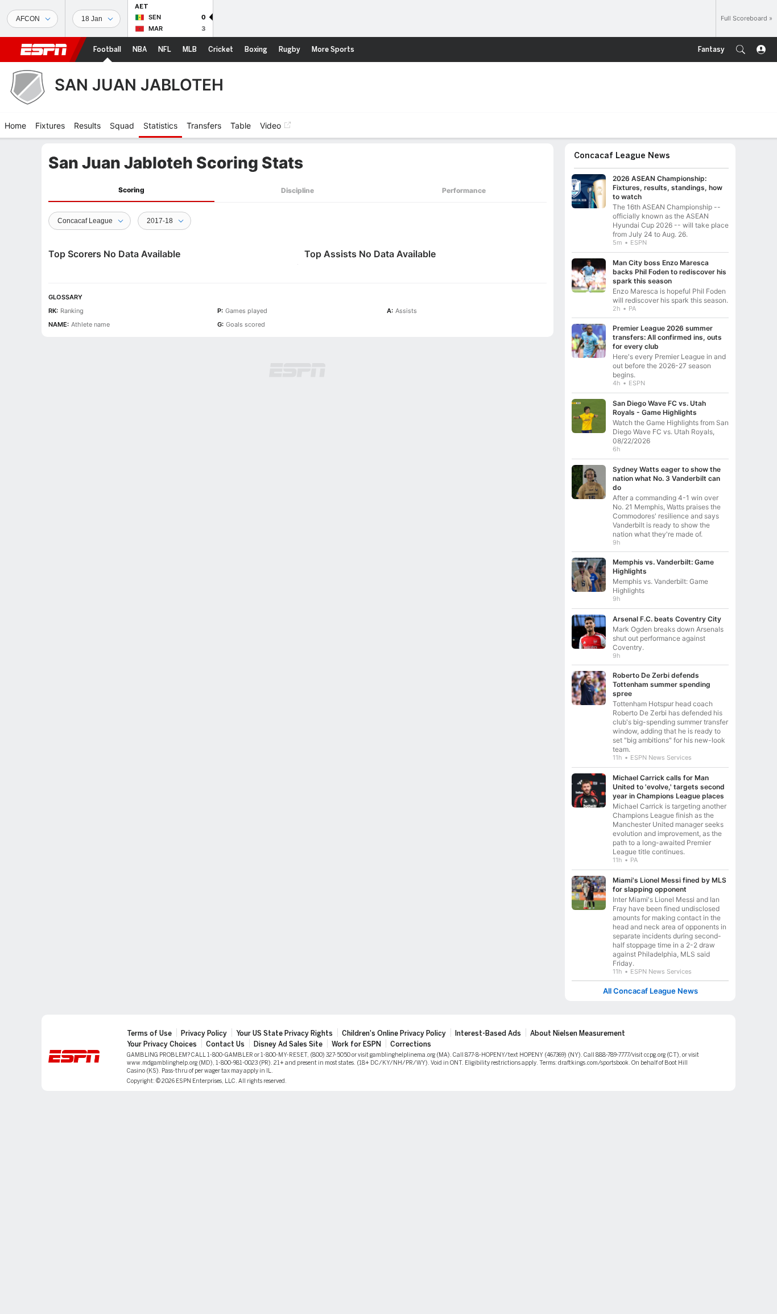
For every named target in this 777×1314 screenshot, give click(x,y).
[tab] (131, 190)
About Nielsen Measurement (577, 1033)
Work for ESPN (356, 1044)
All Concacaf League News (650, 991)
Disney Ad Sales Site (288, 1044)
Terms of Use (149, 1033)
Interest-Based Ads (488, 1033)
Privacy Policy (204, 1033)
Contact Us (225, 1044)
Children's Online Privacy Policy (394, 1033)
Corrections (410, 1044)
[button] (740, 49)
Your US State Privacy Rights (284, 1033)
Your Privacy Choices (162, 1044)
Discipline (297, 190)
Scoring (131, 190)
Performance (464, 190)
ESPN (43, 49)
